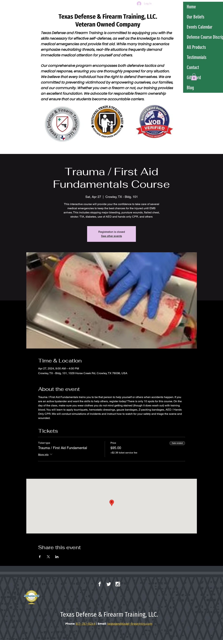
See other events (111, 236)
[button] (194, 76)
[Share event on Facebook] (39, 556)
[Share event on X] (48, 556)
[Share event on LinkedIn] (57, 556)
